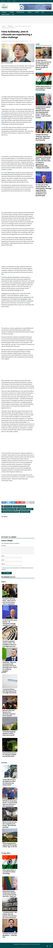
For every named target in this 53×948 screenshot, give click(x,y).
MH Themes (37, 944)
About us (3, 1)
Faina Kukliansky (13, 41)
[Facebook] (50, 946)
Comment (3, 545)
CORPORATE (22, 41)
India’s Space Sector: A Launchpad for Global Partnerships (43, 88)
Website (3, 564)
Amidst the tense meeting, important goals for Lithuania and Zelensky (43, 137)
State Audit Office (25, 511)
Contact (8, 1)
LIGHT (43, 12)
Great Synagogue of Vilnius (9, 509)
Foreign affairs (20, 12)
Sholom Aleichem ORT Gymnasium (10, 511)
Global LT (30, 12)
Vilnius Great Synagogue (20, 299)
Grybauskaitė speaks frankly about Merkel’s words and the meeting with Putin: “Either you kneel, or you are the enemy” (43, 112)
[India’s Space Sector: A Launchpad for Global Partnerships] (44, 79)
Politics (3, 582)
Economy (4, 762)
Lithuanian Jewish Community (11, 174)
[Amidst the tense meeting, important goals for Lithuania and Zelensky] (44, 127)
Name (2, 556)
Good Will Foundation (7, 117)
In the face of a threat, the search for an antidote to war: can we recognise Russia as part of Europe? (43, 64)
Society (3, 672)
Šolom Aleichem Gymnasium (12, 277)
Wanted (14, 1)
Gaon (17, 384)
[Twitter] (47, 946)
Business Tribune (5, 14)
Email (2, 560)
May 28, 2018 (5, 41)
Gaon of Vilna (8, 506)
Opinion (12, 12)
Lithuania (3, 12)
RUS (13, 14)
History (37, 12)
